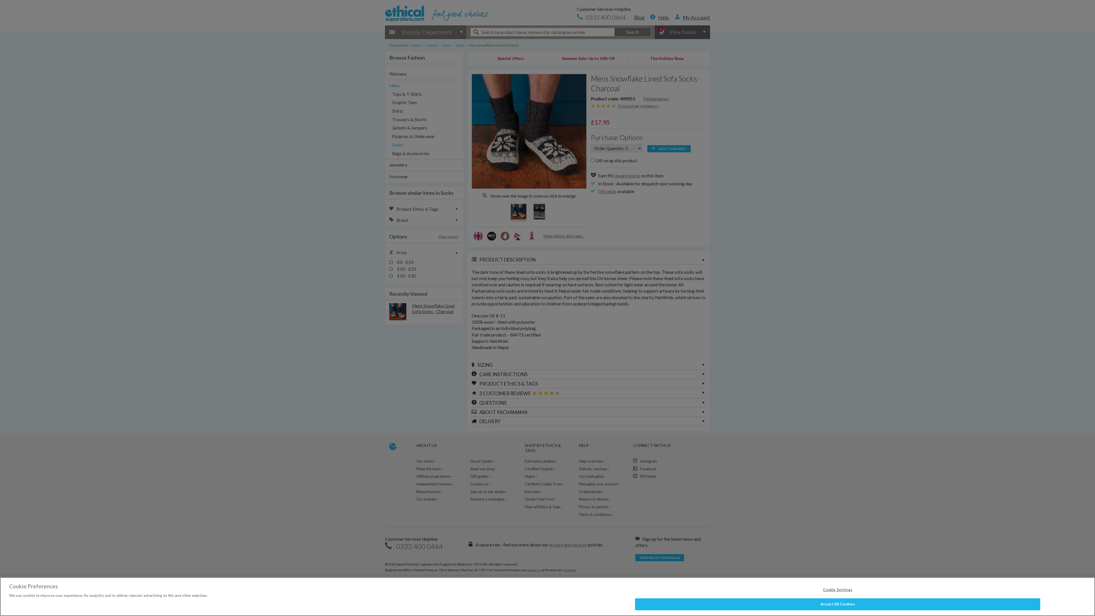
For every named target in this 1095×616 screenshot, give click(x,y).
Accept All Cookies (837, 604)
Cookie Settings (838, 589)
